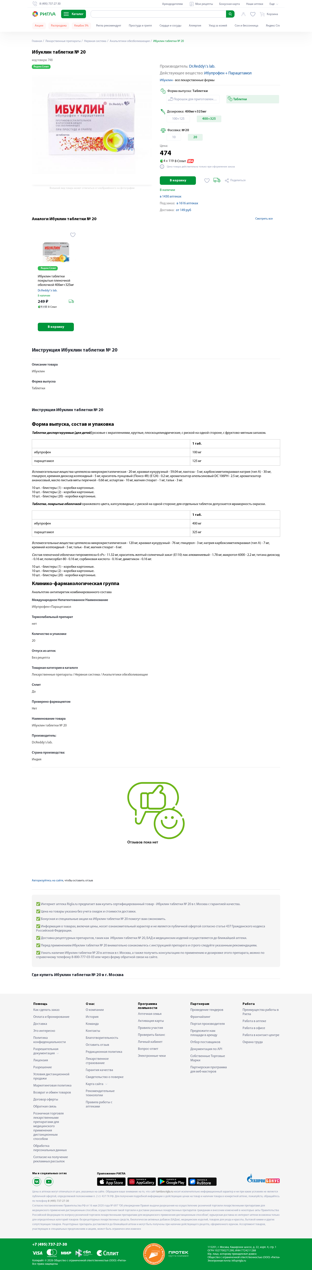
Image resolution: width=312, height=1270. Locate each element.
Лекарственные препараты (63, 41)
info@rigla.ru (239, 1260)
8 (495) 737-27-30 (58, 1201)
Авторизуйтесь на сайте (47, 880)
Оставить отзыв (97, 1045)
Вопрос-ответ (148, 1049)
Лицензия (40, 1060)
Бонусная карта (229, 4)
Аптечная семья (150, 1014)
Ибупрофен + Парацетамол (228, 73)
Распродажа (59, 25)
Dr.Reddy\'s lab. (202, 67)
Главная (37, 41)
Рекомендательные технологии (100, 1093)
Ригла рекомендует (108, 25)
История (92, 1017)
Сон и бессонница (246, 25)
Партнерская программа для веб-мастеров (208, 1069)
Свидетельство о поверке (105, 1077)
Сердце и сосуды (170, 25)
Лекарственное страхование (97, 1061)
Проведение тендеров (206, 1010)
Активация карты (151, 1021)
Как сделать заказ (46, 1010)
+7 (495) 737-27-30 (49, 1245)
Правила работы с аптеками (99, 1104)
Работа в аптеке (254, 1021)
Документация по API (206, 1049)
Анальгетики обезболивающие (129, 41)
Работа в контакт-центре (261, 1035)
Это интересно (44, 1031)
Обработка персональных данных (50, 1148)
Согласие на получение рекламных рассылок (50, 1159)
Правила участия (150, 1028)
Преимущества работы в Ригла (261, 1012)
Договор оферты (45, 1099)
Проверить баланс (151, 1035)
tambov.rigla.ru (164, 1191)
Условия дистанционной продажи (51, 1076)
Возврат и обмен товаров (52, 1092)
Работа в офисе (254, 1028)
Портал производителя (207, 1024)
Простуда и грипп (140, 25)
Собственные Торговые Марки (207, 1058)
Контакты (93, 1031)
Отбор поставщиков (205, 1042)
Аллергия (195, 25)
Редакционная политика (104, 1052)
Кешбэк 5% (81, 25)
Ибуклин (166, 80)
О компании (95, 1010)
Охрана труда (253, 1042)
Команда (92, 1024)
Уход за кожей (218, 25)
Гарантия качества (99, 1070)
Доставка (40, 1024)
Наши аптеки (254, 4)
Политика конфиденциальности (49, 1040)
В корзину (178, 180)
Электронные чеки (152, 1056)
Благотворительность (102, 1038)
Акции (39, 25)
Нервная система (94, 41)
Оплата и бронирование (51, 1017)
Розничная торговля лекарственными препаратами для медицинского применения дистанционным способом (48, 1126)
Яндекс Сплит (275, 25)
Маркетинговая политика (52, 1085)
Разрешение (42, 1067)
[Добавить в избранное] (207, 180)
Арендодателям (172, 4)
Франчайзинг (200, 1017)
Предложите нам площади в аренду (203, 1033)
